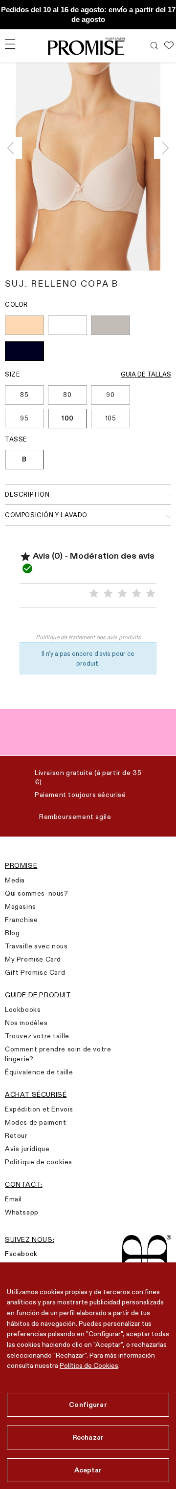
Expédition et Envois (39, 1109)
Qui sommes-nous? (36, 893)
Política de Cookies (89, 1365)
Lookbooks (23, 1009)
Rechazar (88, 1437)
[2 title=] (108, 593)
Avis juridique (27, 1148)
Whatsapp (22, 1212)
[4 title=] (136, 593)
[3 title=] (122, 593)
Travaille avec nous (36, 946)
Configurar (88, 1404)
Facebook (21, 1253)
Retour (16, 1135)
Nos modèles (26, 1022)
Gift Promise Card (35, 972)
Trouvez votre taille (37, 1035)
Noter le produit (88, 623)
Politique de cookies (38, 1161)
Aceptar (88, 1470)
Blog (12, 932)
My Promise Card (33, 959)
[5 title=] (150, 593)
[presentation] (13, 148)
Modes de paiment (35, 1122)
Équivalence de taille (39, 1072)
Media (15, 880)
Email (13, 1199)
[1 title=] (94, 593)
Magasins (20, 906)
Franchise (21, 919)
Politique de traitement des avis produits (88, 637)
